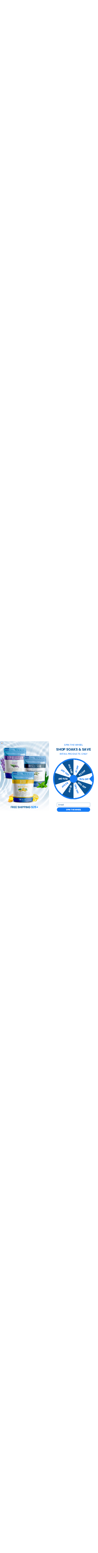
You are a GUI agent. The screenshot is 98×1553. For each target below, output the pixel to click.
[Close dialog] (2, 743)
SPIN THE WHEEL (73, 809)
